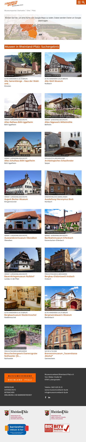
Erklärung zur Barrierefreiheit (18, 395)
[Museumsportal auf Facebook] (45, 397)
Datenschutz (10, 390)
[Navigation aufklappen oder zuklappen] (81, 2)
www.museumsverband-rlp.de (56, 390)
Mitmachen (9, 392)
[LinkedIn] (49, 397)
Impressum (9, 387)
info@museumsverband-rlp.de (56, 392)
